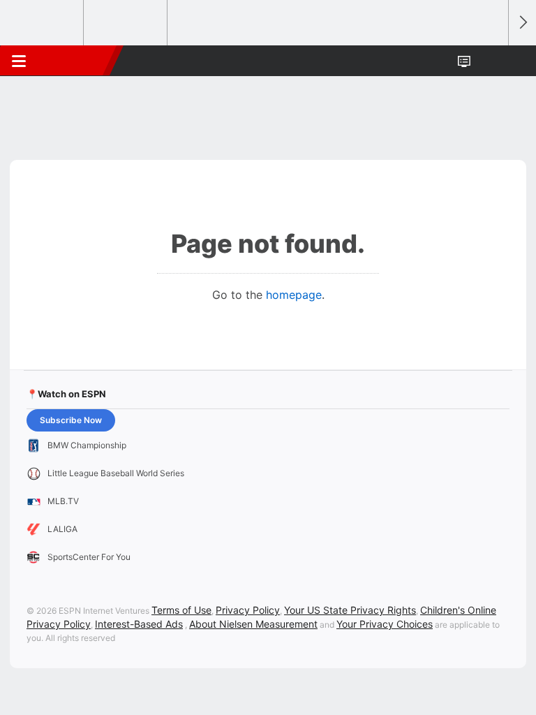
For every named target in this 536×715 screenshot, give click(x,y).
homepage (294, 295)
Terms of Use (181, 610)
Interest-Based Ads (139, 624)
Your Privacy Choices (384, 624)
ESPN (75, 60)
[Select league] (42, 23)
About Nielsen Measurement (253, 624)
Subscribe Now (71, 420)
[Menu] (19, 60)
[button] (490, 60)
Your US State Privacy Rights (350, 610)
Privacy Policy (248, 610)
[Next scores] (522, 22)
